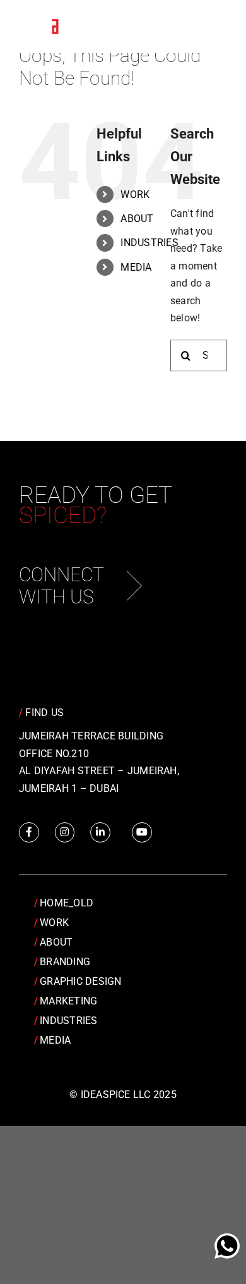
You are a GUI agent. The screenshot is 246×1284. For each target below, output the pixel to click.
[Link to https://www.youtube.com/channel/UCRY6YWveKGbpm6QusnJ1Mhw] (142, 832)
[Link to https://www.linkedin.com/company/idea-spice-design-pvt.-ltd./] (100, 832)
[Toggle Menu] (208, 27)
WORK (134, 194)
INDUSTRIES (149, 243)
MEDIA (135, 267)
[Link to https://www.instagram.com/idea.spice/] (65, 832)
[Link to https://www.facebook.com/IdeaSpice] (29, 832)
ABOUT (136, 219)
